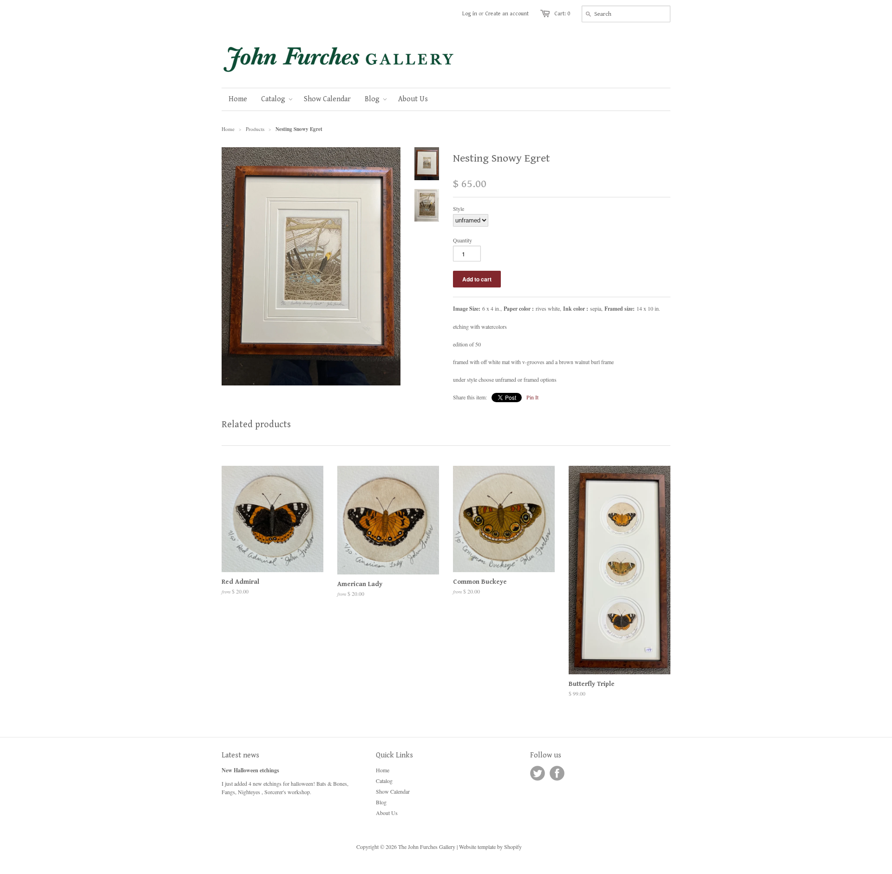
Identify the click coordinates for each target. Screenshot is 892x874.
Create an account (507, 14)
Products (255, 128)
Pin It (532, 397)
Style (458, 208)
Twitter (537, 773)
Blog (381, 802)
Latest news (240, 755)
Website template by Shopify (490, 846)
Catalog (384, 780)
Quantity (462, 240)
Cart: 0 (562, 14)
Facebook (557, 773)
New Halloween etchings (250, 770)
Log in (469, 14)
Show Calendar (393, 791)
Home (382, 770)
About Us (387, 812)
